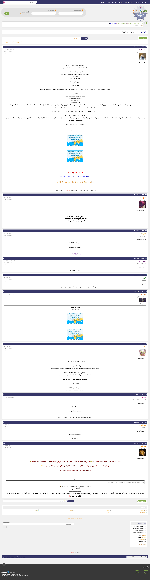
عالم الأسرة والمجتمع (15, 557)
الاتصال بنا (23, 557)
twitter (36, 510)
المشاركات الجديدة (117, 2)
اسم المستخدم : (78, 10)
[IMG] (142, 539)
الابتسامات (143, 537)
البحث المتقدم (128, 2)
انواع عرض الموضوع (10, 42)
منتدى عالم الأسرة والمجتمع (135, 23)
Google (107, 513)
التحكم (108, 2)
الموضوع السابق (78, 518)
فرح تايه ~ (143, 446)
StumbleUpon (142, 513)
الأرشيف (8, 557)
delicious (143, 510)
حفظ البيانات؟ (25, 12)
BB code (143, 536)
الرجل (118, 23)
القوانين (137, 573)
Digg (108, 510)
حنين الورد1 (142, 425)
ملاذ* (144, 346)
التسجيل (137, 2)
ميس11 (143, 233)
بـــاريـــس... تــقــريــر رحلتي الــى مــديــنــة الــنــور (75, 182)
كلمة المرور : (51, 10)
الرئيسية (143, 2)
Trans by (26, 576)
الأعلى (4, 557)
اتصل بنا (102, 2)
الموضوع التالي (71, 518)
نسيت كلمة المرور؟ (24, 14)
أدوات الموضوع (19, 42)
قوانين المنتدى (142, 544)
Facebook (71, 510)
